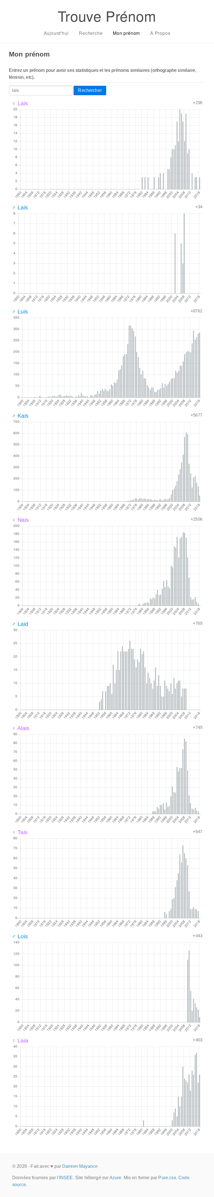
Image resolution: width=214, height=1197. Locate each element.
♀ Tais (20, 832)
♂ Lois (20, 936)
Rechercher (90, 90)
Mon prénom (126, 33)
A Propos (160, 33)
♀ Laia (20, 1040)
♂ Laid (20, 624)
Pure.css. (167, 1177)
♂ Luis (20, 312)
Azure (115, 1177)
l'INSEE (65, 1177)
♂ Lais (20, 207)
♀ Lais (20, 103)
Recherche (91, 33)
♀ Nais (20, 520)
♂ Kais (20, 416)
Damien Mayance (80, 1166)
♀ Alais (20, 728)
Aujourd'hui (56, 33)
